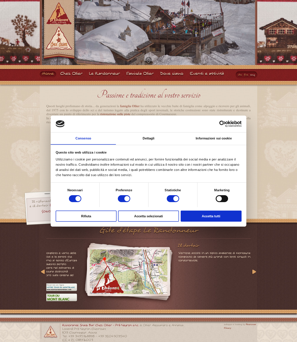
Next (253, 271)
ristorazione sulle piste (115, 114)
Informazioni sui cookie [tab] (214, 138)
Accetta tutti (211, 216)
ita (240, 75)
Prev (43, 271)
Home (48, 74)
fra (246, 75)
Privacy (227, 328)
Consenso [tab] (83, 138)
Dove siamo (172, 74)
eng (252, 75)
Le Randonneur (104, 74)
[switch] (124, 198)
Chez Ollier (71, 74)
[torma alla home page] (59, 31)
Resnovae (251, 324)
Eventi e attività (207, 74)
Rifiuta (86, 216)
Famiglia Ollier (140, 74)
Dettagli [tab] (149, 138)
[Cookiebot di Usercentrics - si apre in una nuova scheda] (223, 124)
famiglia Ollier (130, 106)
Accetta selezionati (148, 216)
